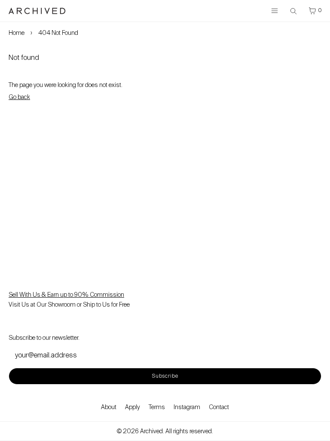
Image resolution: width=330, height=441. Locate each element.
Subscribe (165, 376)
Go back (19, 97)
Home (16, 33)
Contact (219, 407)
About (108, 407)
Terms (157, 407)
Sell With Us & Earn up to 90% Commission (66, 294)
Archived (151, 431)
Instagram (187, 407)
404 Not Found (58, 33)
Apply (132, 407)
